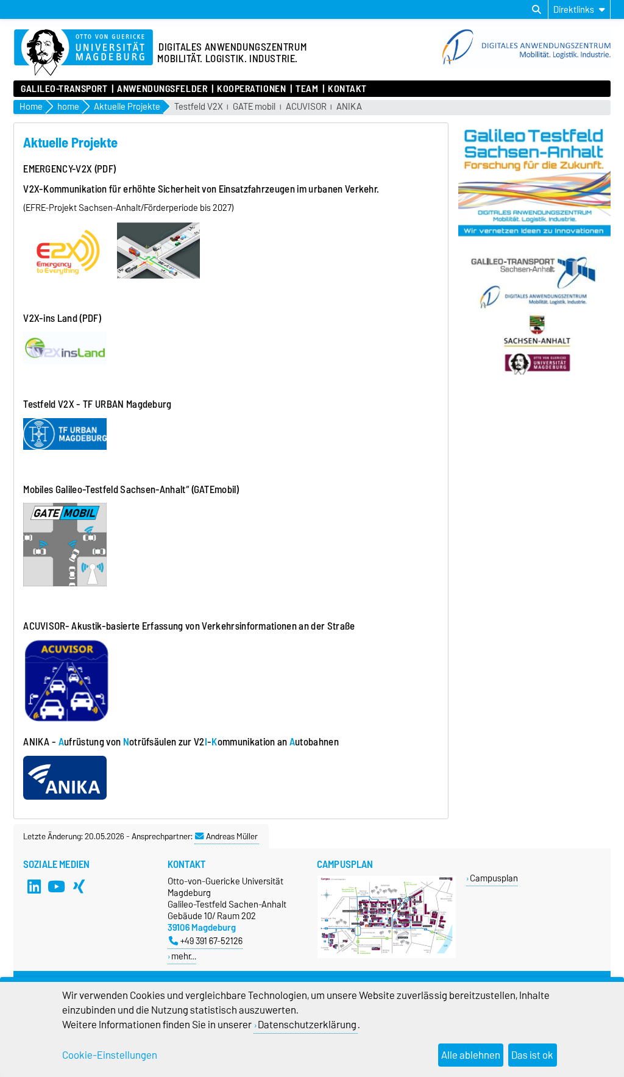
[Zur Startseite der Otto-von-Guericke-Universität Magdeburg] (83, 53)
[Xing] (79, 886)
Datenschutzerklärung (307, 1024)
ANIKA (349, 107)
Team (307, 89)
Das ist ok (532, 1055)
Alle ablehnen (470, 1055)
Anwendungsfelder (162, 89)
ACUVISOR (306, 107)
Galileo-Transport (64, 89)
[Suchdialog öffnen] (536, 9)
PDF (90, 318)
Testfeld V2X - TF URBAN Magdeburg (98, 404)
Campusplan (494, 878)
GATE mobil (254, 107)
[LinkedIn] (34, 886)
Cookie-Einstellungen (109, 1055)
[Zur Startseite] (526, 66)
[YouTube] (57, 886)
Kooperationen (251, 89)
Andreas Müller (232, 836)
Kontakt (347, 89)
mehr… (183, 956)
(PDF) (105, 168)
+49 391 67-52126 (211, 940)
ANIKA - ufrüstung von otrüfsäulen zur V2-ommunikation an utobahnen (181, 741)
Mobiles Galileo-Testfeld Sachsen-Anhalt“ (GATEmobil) (131, 489)
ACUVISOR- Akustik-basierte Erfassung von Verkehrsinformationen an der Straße (189, 625)
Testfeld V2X (198, 107)
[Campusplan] (386, 955)
